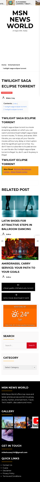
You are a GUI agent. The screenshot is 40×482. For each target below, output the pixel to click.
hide (15, 103)
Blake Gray (10, 98)
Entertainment (6, 92)
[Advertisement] (20, 48)
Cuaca (5, 468)
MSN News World (20, 19)
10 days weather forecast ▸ (20, 325)
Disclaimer (7, 471)
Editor (8, 234)
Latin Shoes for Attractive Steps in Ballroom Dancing (17, 225)
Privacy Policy (8, 473)
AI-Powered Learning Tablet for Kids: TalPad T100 (23, 3)
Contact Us (7, 465)
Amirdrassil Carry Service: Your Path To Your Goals (18, 267)
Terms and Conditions (12, 476)
